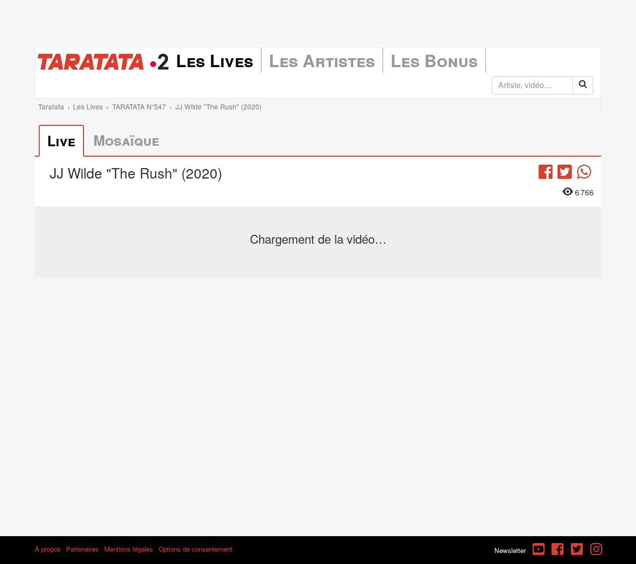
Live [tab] (61, 140)
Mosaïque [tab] (126, 140)
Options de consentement (196, 549)
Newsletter (510, 550)
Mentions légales (128, 549)
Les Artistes (322, 60)
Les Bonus (434, 60)
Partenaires (82, 549)
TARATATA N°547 (139, 106)
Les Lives (214, 60)
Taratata (51, 106)
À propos (48, 549)
